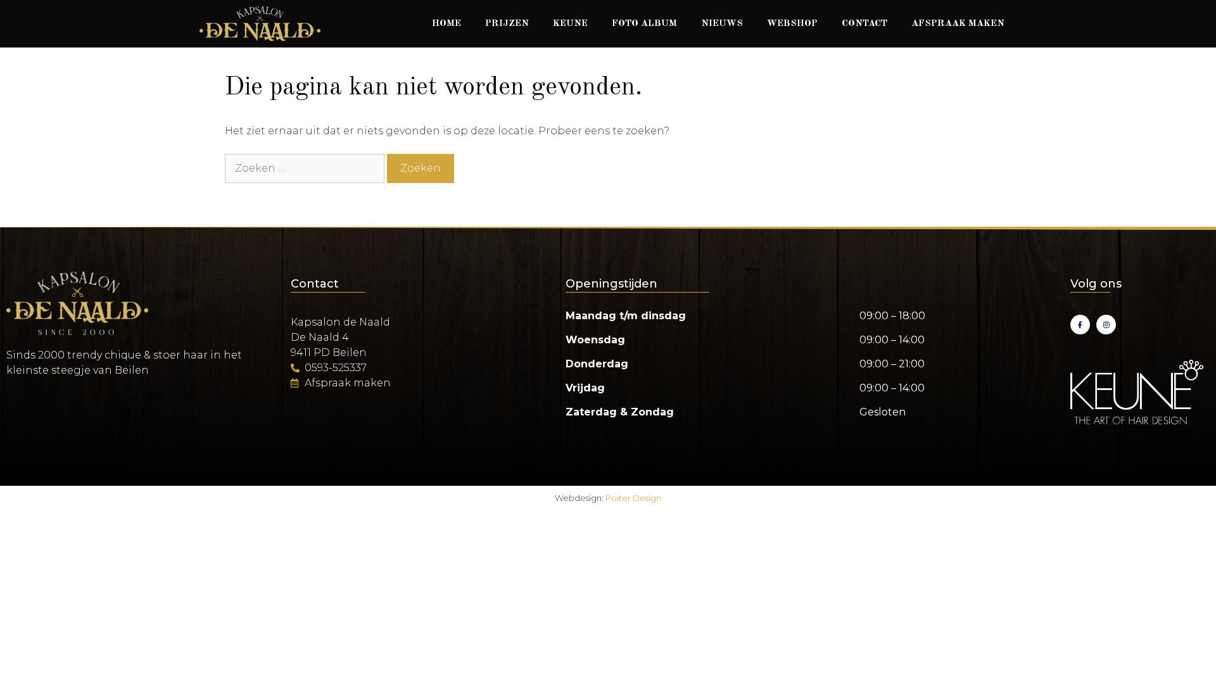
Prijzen (507, 23)
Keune (570, 23)
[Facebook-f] (1080, 324)
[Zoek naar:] (306, 168)
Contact (864, 23)
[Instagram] (1106, 324)
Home (446, 23)
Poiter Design (633, 498)
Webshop (792, 23)
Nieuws (722, 23)
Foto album (644, 23)
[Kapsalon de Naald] (260, 24)
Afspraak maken (957, 23)
